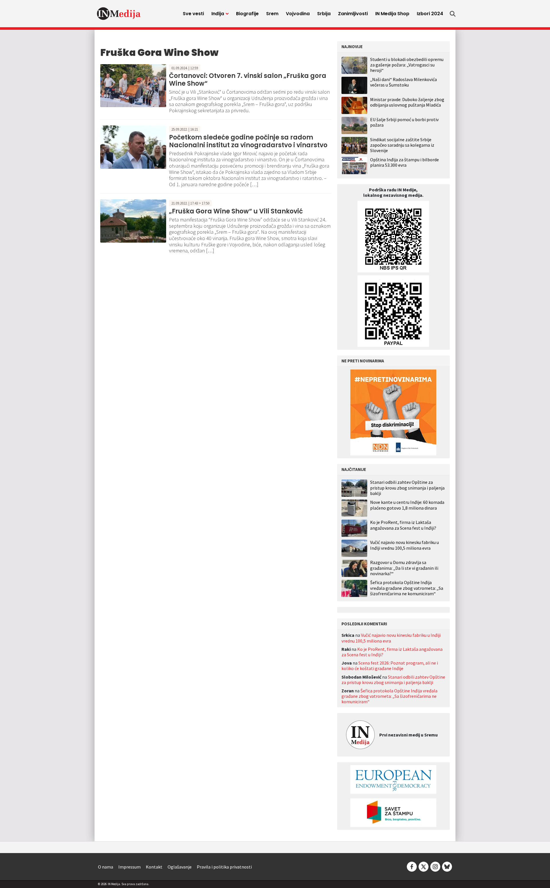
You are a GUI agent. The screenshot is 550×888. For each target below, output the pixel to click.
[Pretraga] (452, 13)
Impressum (129, 867)
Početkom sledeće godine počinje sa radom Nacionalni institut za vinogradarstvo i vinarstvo (248, 141)
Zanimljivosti (353, 13)
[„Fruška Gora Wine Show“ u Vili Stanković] (133, 220)
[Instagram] (435, 866)
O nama (105, 867)
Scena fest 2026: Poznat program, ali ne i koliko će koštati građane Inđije (389, 665)
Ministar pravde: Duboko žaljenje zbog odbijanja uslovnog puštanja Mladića (407, 102)
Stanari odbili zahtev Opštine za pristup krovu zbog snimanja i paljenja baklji (407, 488)
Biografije (247, 13)
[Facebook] (412, 866)
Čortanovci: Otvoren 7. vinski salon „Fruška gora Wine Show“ (247, 79)
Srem (272, 13)
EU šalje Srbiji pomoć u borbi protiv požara (404, 122)
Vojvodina (298, 13)
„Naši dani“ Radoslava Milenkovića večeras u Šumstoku (403, 82)
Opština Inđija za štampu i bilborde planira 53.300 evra (404, 162)
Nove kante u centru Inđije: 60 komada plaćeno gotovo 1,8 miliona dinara (407, 505)
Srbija (324, 13)
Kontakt (154, 867)
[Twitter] (423, 866)
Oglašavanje (180, 867)
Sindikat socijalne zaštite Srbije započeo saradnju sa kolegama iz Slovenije (402, 145)
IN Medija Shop (392, 13)
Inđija (217, 13)
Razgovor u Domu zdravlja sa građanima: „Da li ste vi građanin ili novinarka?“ (404, 568)
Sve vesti (193, 13)
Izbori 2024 (430, 13)
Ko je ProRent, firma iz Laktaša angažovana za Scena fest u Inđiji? (403, 525)
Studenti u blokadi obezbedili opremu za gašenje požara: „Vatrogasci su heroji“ (406, 64)
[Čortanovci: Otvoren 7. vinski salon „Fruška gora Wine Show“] (133, 85)
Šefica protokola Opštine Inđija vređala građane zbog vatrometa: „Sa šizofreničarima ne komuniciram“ (406, 588)
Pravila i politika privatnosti (224, 867)
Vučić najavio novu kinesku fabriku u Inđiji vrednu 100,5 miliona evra (404, 545)
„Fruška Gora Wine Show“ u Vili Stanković (236, 211)
